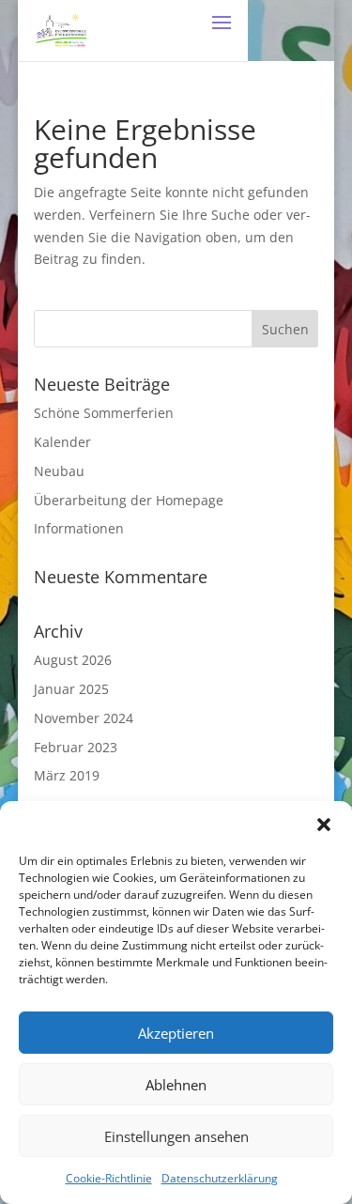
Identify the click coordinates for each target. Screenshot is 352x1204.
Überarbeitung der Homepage (128, 500)
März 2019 (66, 775)
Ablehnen (176, 1084)
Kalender (62, 442)
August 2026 (73, 660)
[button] (323, 824)
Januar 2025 (71, 689)
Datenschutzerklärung (219, 1178)
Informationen (79, 528)
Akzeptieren (176, 1033)
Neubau (59, 471)
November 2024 (83, 718)
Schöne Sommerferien (104, 413)
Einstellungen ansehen (176, 1136)
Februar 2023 (75, 747)
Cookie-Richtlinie (109, 1178)
